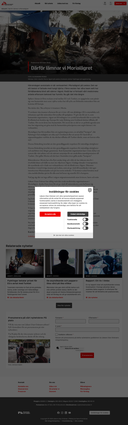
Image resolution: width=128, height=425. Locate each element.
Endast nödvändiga (78, 214)
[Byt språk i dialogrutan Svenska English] (89, 190)
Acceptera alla (50, 214)
